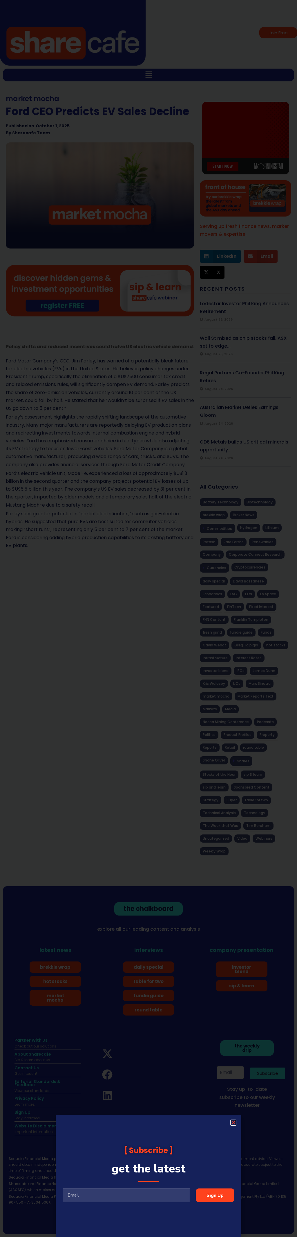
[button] (233, 1122)
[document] (148, 618)
